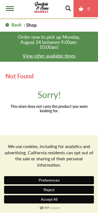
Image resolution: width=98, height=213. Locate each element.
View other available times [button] (49, 55)
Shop (31, 25)
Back (16, 24)
